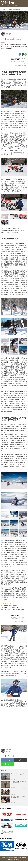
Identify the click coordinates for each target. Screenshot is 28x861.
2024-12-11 (8, 33)
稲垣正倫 (8, 34)
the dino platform (16, 859)
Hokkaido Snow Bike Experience (10, 603)
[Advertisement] (12, 718)
